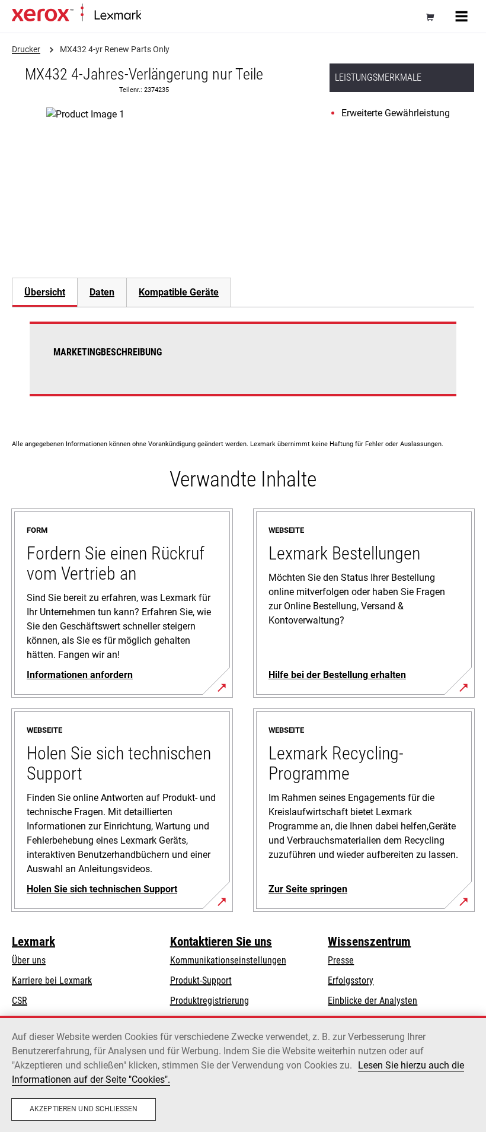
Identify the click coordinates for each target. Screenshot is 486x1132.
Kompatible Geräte (179, 292)
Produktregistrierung (209, 1000)
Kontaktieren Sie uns (221, 941)
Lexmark (33, 941)
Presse (341, 960)
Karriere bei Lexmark (52, 980)
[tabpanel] (243, 366)
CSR (19, 1000)
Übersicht (44, 292)
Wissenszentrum (369, 941)
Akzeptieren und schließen (84, 1109)
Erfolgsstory (350, 980)
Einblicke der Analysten (372, 1000)
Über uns (29, 960)
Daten (101, 292)
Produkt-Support (201, 980)
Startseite (156, 16)
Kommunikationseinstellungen (228, 960)
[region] (243, 1074)
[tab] (44, 292)
